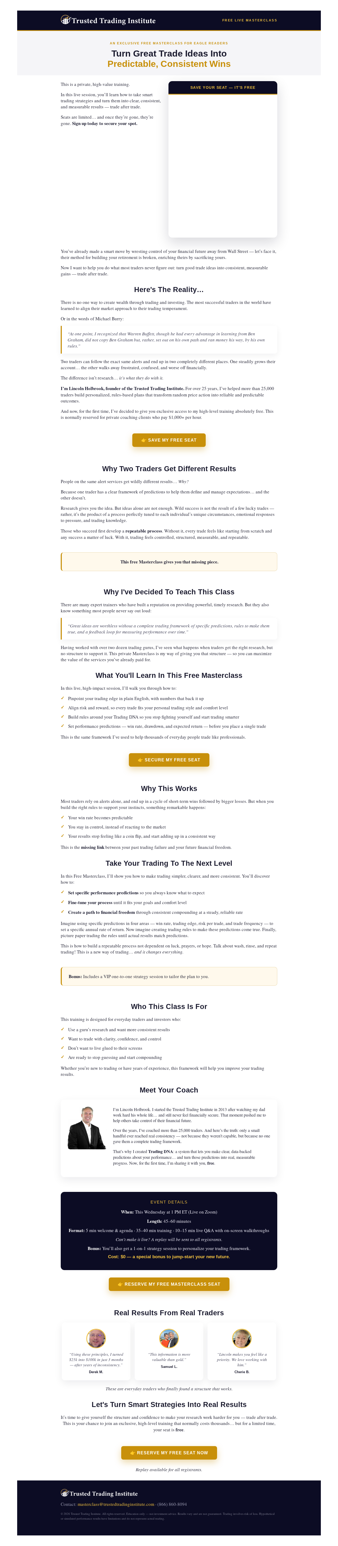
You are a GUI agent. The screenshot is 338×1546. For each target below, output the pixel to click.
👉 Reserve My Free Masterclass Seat (169, 1284)
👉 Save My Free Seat (169, 440)
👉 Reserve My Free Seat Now (169, 1453)
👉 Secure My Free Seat (169, 760)
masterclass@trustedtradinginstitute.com (116, 1504)
